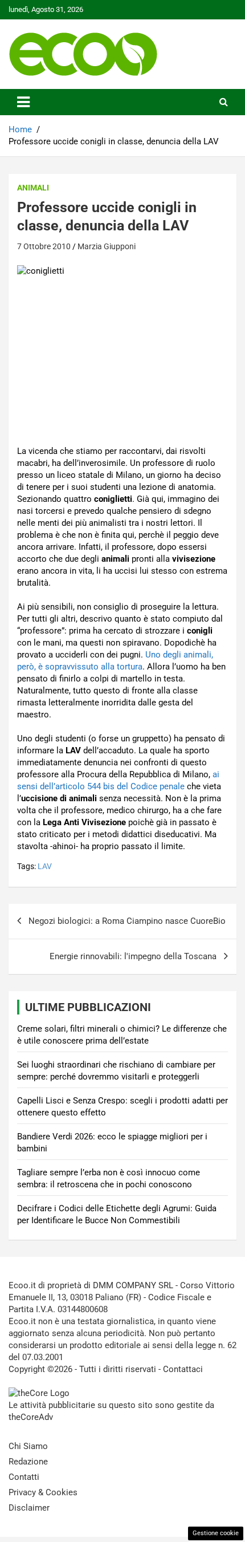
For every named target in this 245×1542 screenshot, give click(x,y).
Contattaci (183, 1369)
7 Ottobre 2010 (44, 246)
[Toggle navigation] (23, 102)
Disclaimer (29, 1508)
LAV (45, 866)
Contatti (24, 1477)
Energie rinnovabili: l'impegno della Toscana (133, 956)
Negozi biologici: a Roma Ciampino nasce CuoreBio (127, 921)
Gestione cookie (216, 1533)
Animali (33, 187)
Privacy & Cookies (43, 1492)
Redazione (28, 1461)
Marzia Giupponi (106, 246)
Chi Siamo (28, 1446)
